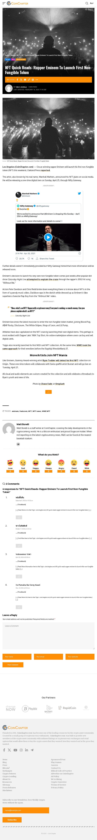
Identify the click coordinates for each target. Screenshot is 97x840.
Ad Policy (55, 776)
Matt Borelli (21, 87)
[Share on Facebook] (17, 80)
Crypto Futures (9, 774)
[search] (87, 3)
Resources (7, 782)
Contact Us (56, 768)
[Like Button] (48, 392)
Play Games (56, 762)
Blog (5, 762)
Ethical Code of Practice (61, 771)
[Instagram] (21, 750)
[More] (37, 80)
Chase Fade (46, 384)
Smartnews (21, 59)
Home (7, 55)
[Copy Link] (29, 80)
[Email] (25, 80)
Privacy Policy (57, 788)
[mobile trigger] (5, 3)
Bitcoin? (6, 768)
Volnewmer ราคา (23, 554)
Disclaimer (7, 790)
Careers (54, 765)
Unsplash (60, 384)
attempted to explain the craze (42, 279)
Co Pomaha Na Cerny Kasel (28, 585)
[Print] (33, 80)
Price (5, 765)
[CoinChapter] (20, 3)
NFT (18, 55)
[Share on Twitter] (21, 80)
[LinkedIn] (27, 750)
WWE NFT (46, 411)
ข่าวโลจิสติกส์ (21, 526)
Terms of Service (58, 785)
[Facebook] (4, 750)
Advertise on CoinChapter (62, 774)
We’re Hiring (56, 779)
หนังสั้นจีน (20, 497)
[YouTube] (15, 750)
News (13, 55)
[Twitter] (9, 750)
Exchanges (7, 771)
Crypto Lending (9, 776)
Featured (23, 411)
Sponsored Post (58, 760)
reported (45, 170)
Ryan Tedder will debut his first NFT (60, 360)
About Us (6, 779)
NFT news (37, 411)
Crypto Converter (59, 782)
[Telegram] (32, 750)
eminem (15, 411)
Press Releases (9, 788)
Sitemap (6, 785)
